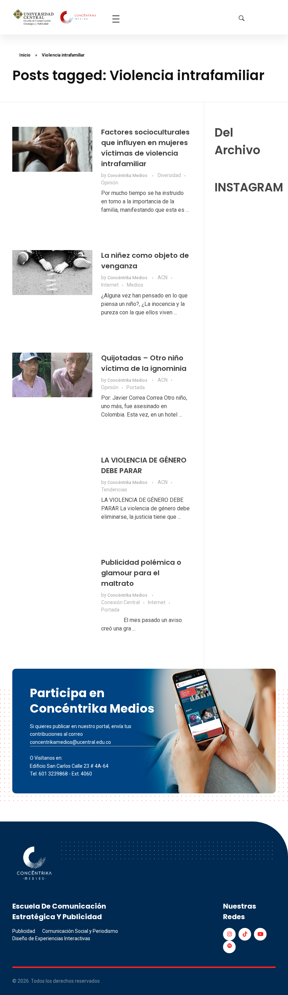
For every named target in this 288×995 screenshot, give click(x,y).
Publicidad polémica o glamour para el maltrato (141, 572)
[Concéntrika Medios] (55, 17)
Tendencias (114, 489)
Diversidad (169, 175)
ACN (163, 277)
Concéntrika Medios (128, 175)
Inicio (25, 55)
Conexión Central (120, 602)
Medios (135, 285)
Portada (135, 387)
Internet (110, 285)
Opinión (109, 182)
